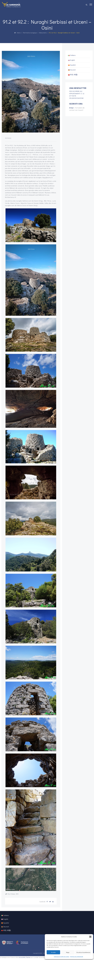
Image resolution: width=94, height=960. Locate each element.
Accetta (53, 952)
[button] (90, 937)
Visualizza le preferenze (83, 952)
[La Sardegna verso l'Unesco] (11, 4)
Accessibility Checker (24, 957)
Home (18, 33)
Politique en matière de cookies (61, 956)
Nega (67, 952)
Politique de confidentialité (76, 956)
